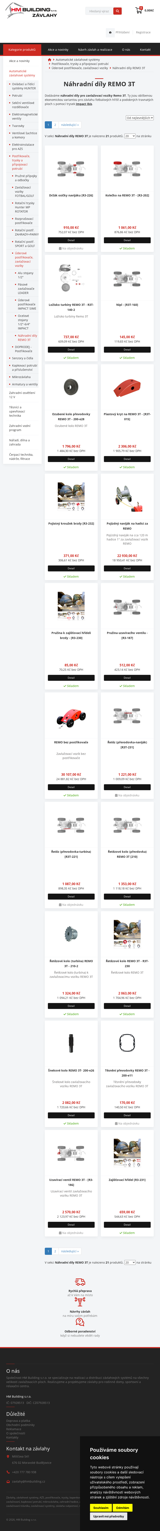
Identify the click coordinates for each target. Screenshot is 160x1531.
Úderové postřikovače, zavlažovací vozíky (24, 259)
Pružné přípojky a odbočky (26, 178)
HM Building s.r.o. (26, 1519)
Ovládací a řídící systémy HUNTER (24, 86)
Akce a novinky (58, 50)
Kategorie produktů (22, 50)
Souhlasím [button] (101, 1507)
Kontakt (145, 50)
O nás (126, 50)
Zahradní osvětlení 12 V (22, 395)
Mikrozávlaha (21, 377)
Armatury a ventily (25, 384)
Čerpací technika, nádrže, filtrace (21, 457)
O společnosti (15, 1433)
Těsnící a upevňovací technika (17, 411)
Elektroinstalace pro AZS (23, 147)
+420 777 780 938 (24, 1472)
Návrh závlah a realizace (95, 50)
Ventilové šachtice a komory (24, 135)
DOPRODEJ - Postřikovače (23, 349)
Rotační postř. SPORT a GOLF (25, 244)
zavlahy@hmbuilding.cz (28, 1481)
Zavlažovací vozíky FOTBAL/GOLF (24, 191)
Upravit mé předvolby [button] (108, 1516)
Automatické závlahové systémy (22, 73)
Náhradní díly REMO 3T (27, 338)
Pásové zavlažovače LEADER (26, 288)
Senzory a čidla (22, 358)
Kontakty (12, 1437)
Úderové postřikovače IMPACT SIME (27, 304)
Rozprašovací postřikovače (24, 221)
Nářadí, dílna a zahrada (19, 442)
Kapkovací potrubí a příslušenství (24, 367)
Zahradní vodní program (19, 428)
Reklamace (13, 1429)
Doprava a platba (18, 1421)
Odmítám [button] (122, 1507)
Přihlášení (122, 32)
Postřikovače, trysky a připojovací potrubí (21, 162)
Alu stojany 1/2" (25, 275)
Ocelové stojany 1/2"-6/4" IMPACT (24, 322)
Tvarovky (18, 126)
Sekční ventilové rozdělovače (23, 105)
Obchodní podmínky (20, 1425)
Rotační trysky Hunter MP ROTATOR (24, 207)
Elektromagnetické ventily (25, 116)
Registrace (143, 32)
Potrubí (17, 95)
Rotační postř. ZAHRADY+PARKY (27, 232)
